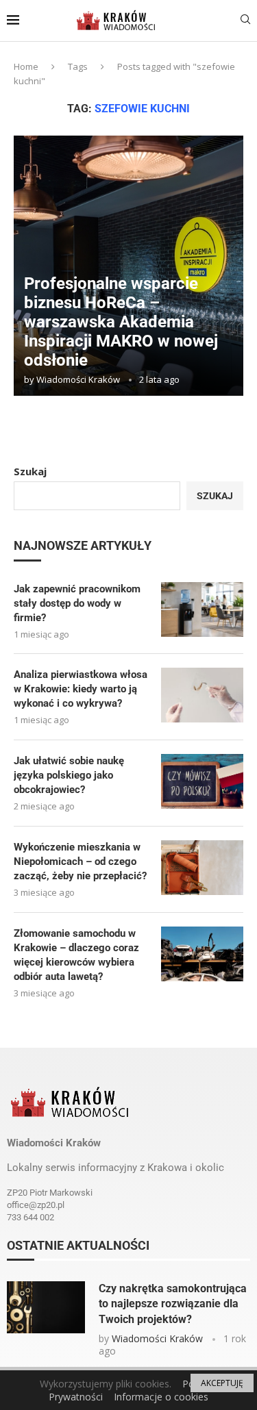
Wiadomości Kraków (78, 379)
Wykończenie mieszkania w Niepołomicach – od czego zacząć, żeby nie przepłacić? (80, 861)
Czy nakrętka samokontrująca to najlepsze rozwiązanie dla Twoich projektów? (173, 1304)
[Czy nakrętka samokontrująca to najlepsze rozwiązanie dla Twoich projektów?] (46, 1307)
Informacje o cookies (161, 1396)
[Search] (245, 20)
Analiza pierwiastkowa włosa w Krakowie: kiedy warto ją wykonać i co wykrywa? (80, 688)
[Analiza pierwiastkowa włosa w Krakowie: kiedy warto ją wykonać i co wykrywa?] (202, 695)
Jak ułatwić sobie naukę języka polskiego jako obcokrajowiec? (69, 775)
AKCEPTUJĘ (222, 1383)
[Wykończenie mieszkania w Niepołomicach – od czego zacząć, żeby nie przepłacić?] (202, 867)
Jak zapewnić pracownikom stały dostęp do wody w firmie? (77, 603)
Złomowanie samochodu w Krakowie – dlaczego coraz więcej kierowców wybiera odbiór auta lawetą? (76, 955)
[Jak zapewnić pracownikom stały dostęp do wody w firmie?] (202, 609)
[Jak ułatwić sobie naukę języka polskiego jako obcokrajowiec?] (202, 781)
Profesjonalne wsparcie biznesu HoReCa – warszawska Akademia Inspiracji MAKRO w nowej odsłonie (121, 322)
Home (26, 66)
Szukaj (30, 471)
